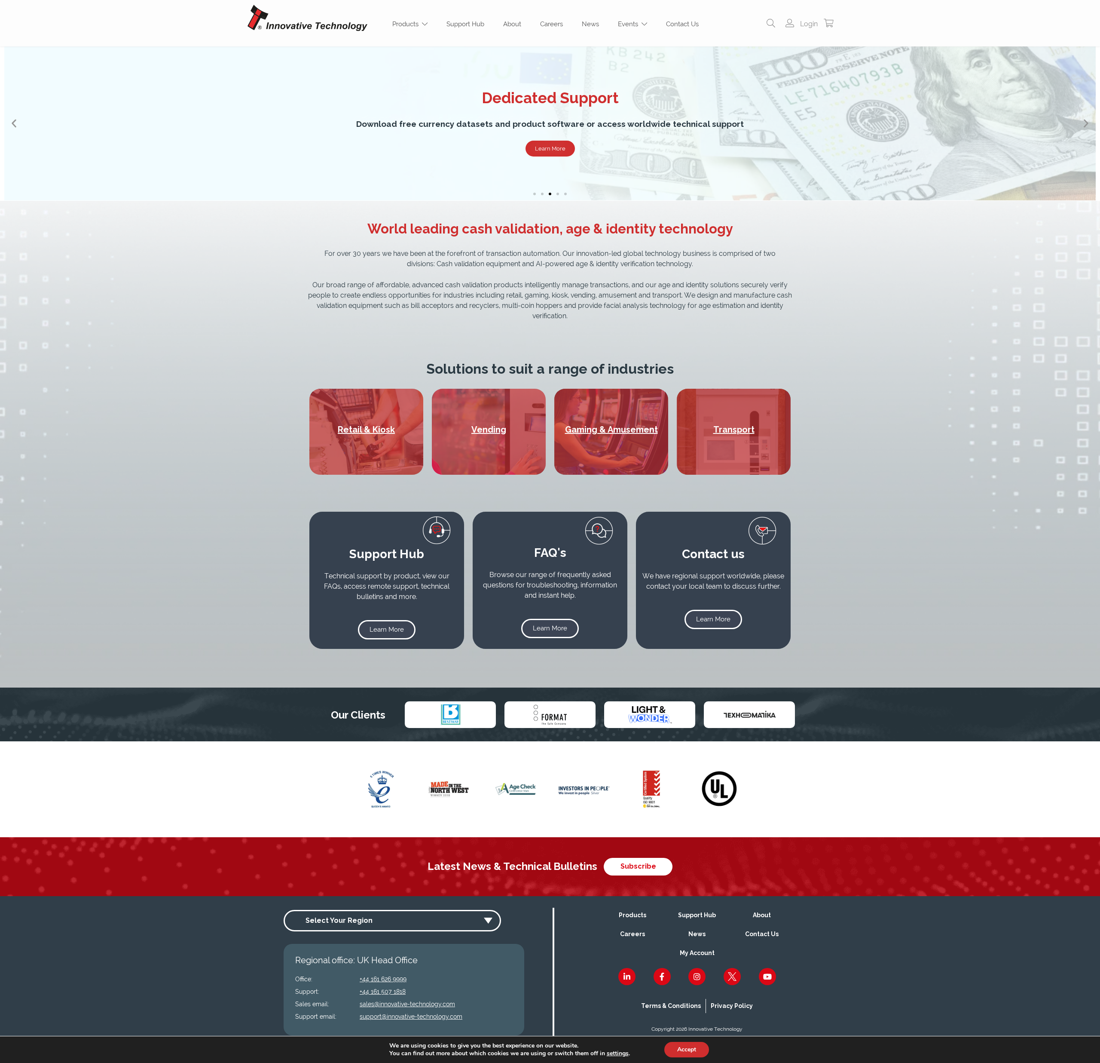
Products (407, 24)
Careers (551, 24)
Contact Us (682, 24)
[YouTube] (767, 976)
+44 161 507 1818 (383, 991)
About (512, 24)
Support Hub (465, 24)
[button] (14, 123)
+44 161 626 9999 (383, 979)
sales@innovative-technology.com (407, 1004)
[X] (732, 976)
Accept (686, 1049)
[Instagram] (697, 976)
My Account (697, 952)
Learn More (550, 148)
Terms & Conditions (671, 1005)
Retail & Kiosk (366, 429)
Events (630, 24)
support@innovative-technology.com (411, 1016)
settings (618, 1053)
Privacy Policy (732, 1005)
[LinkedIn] (627, 976)
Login (808, 24)
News (590, 24)
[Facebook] (662, 976)
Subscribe (638, 866)
